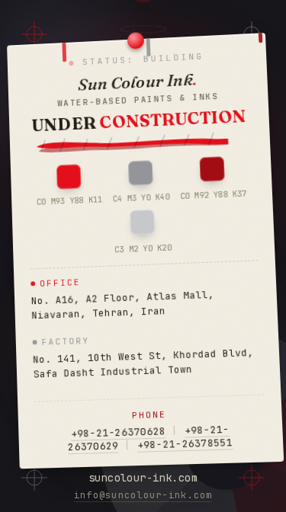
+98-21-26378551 (185, 444)
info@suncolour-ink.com (143, 494)
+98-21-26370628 (118, 432)
